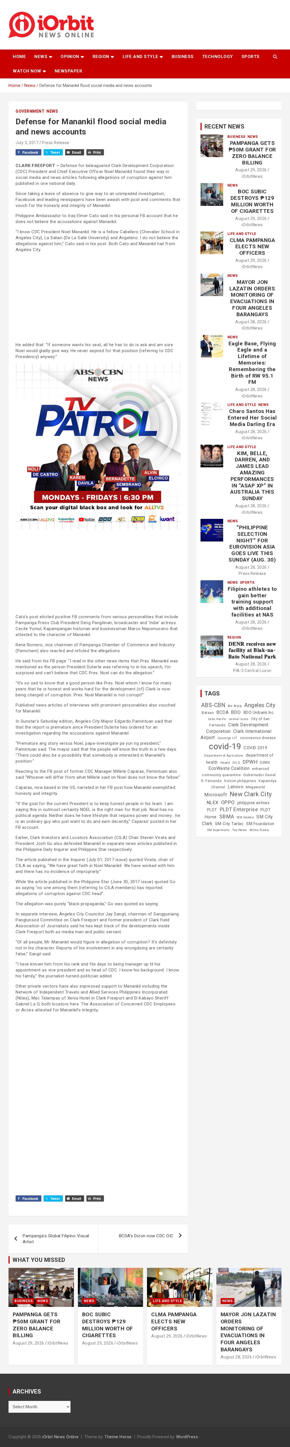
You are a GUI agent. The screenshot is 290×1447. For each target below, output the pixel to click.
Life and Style (140, 56)
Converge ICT (228, 738)
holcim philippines (240, 781)
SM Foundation (260, 823)
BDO (236, 712)
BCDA (222, 712)
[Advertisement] (98, 296)
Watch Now (27, 71)
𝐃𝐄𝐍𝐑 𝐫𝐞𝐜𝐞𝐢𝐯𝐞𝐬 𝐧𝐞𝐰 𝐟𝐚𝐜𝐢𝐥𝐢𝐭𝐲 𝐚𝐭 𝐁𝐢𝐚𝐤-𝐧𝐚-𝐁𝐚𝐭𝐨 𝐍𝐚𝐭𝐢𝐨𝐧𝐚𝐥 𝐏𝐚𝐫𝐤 (252, 650)
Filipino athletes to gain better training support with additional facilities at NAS (252, 602)
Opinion (70, 56)
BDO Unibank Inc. (259, 712)
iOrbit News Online (60, 1436)
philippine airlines (253, 802)
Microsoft (215, 794)
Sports (251, 56)
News (40, 56)
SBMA (226, 817)
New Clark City (251, 794)
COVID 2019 (255, 747)
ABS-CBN (213, 705)
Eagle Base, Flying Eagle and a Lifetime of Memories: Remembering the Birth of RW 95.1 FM (252, 363)
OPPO (228, 802)
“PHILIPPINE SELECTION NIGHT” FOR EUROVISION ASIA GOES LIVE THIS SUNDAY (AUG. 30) (252, 543)
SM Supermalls (218, 830)
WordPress (187, 1436)
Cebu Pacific (217, 719)
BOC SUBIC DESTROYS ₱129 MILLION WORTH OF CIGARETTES (252, 201)
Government (30, 111)
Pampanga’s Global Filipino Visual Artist (56, 1238)
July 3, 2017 (27, 142)
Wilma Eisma (259, 830)
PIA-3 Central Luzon (252, 670)
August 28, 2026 (251, 322)
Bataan (208, 713)
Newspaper (68, 71)
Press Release (55, 142)
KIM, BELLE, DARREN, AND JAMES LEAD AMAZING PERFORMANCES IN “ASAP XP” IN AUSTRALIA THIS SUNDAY (252, 476)
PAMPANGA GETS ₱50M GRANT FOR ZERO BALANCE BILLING (252, 153)
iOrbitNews (252, 176)
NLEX (213, 802)
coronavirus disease (258, 738)
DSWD (265, 763)
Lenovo (235, 786)
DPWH (250, 762)
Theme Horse (118, 1436)
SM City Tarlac (229, 823)
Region (101, 56)
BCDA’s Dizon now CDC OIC (146, 1235)
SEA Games (245, 817)
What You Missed (38, 1260)
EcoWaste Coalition (229, 768)
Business (183, 56)
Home (19, 56)
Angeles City (259, 705)
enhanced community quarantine (235, 772)
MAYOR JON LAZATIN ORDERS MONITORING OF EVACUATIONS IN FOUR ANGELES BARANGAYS (252, 298)
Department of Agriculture (223, 755)
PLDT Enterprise (239, 809)
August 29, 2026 (251, 170)
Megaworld (255, 787)
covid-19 (225, 746)
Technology (217, 56)
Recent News (224, 126)
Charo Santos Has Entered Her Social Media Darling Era (252, 417)
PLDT (212, 810)
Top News (239, 830)
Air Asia (235, 706)
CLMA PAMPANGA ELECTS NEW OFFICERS (252, 246)
